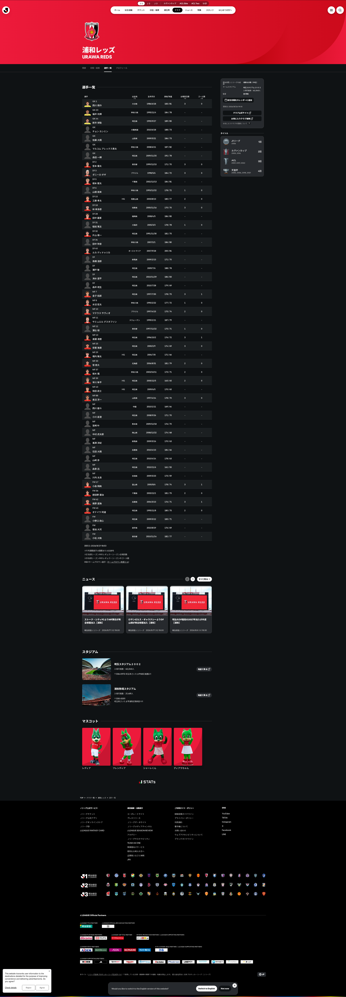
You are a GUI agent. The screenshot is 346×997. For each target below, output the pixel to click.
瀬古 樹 (95, 330)
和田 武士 (97, 391)
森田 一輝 (97, 157)
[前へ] (187, 579)
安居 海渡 (97, 347)
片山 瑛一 (97, 235)
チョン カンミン (100, 131)
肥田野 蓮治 (98, 494)
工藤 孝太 (97, 200)
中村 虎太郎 (98, 434)
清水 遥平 (97, 278)
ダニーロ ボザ (99, 174)
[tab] (84, 68)
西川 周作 (97, 105)
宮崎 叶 (95, 425)
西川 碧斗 (97, 408)
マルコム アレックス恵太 (104, 148)
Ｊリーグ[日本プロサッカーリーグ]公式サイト (105, 974)
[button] (331, 10)
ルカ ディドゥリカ (101, 252)
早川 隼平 (97, 382)
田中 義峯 (97, 217)
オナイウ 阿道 (99, 512)
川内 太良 (97, 477)
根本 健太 (97, 183)
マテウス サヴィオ (101, 313)
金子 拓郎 (97, 295)
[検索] (340, 10)
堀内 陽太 (97, 356)
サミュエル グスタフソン (104, 321)
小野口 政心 (98, 520)
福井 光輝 (97, 114)
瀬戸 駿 (95, 269)
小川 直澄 (97, 416)
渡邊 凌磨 (97, 339)
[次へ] (193, 579)
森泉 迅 (95, 468)
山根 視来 (97, 192)
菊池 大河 (97, 529)
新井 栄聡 (97, 122)
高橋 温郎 (97, 261)
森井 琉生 (97, 287)
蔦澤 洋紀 (97, 442)
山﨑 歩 (95, 460)
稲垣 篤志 (97, 226)
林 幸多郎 (97, 209)
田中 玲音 (97, 243)
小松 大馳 (97, 538)
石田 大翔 (97, 451)
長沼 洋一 (97, 399)
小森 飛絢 (97, 486)
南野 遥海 (97, 503)
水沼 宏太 (97, 304)
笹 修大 (95, 365)
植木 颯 (95, 373)
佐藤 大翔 (97, 140)
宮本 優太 (97, 166)
